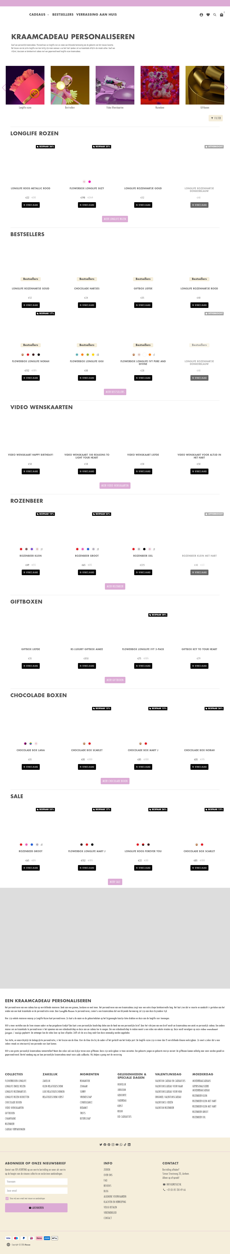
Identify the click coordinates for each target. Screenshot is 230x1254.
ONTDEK (115, 949)
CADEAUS (39, 14)
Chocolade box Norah (199, 750)
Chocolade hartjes (87, 288)
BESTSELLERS (63, 14)
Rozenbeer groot (87, 555)
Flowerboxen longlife (15, 1081)
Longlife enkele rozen (15, 1086)
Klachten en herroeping (115, 1202)
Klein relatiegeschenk (53, 1086)
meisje (18, 1032)
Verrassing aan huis (96, 14)
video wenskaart (209, 1029)
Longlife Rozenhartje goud (143, 188)
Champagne (10, 1118)
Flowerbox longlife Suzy (87, 188)
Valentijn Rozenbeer (164, 1107)
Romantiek (85, 1081)
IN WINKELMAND (30, 205)
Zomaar (83, 1086)
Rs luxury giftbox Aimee (87, 649)
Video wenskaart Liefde (143, 454)
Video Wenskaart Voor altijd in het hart (199, 456)
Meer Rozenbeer (115, 586)
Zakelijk (46, 1081)
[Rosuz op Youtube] (117, 1144)
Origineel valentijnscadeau (168, 1097)
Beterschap (85, 1118)
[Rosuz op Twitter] (101, 1144)
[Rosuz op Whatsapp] (121, 1144)
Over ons (108, 1175)
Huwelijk (122, 1084)
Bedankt (84, 1107)
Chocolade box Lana (31, 750)
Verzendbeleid (110, 1212)
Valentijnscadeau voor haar (169, 1086)
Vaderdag (122, 1100)
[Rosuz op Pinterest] (109, 1144)
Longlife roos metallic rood (30, 188)
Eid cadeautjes (125, 1116)
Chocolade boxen (13, 1102)
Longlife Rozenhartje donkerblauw (199, 190)
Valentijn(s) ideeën (164, 1102)
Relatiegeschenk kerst (53, 1097)
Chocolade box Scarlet (87, 750)
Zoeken (107, 1169)
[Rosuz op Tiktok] (125, 1144)
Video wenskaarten (14, 1107)
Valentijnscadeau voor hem (168, 1091)
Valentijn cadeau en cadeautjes (170, 1081)
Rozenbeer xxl (143, 555)
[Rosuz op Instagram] (113, 1144)
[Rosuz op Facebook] (105, 1144)
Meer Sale (115, 882)
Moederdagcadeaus (201, 1081)
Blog (106, 1191)
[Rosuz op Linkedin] (129, 1144)
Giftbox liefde (143, 288)
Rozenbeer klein (31, 555)
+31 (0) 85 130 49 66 (174, 1189)
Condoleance (86, 1102)
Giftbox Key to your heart (199, 649)
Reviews (107, 1185)
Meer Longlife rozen (115, 219)
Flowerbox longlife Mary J (86, 851)
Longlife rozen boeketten (17, 1097)
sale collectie (82, 1054)
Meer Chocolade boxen (115, 781)
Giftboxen (10, 1113)
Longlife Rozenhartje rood (199, 288)
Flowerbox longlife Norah (30, 361)
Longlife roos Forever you (143, 851)
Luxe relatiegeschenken (53, 1091)
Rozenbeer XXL (199, 1117)
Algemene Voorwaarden (115, 1196)
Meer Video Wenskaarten (115, 485)
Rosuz (27, 1244)
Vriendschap (86, 1097)
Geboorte (122, 1095)
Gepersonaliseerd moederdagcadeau (201, 1088)
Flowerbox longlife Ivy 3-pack (143, 649)
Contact (108, 1218)
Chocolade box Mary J (143, 750)
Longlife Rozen (67, 1011)
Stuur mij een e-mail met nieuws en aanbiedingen (27, 1198)
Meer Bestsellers (115, 392)
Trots (83, 1113)
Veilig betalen (110, 1207)
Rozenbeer (9, 1124)
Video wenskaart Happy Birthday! (30, 454)
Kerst (120, 1106)
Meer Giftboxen (115, 680)
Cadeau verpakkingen (15, 1129)
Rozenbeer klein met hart (199, 555)
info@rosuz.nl (172, 1184)
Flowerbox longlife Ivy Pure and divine (143, 363)
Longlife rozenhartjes (15, 1091)
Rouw (120, 1111)
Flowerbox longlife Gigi (87, 361)
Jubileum (122, 1089)
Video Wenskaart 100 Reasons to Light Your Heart (86, 456)
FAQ (105, 1180)
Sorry (83, 1091)
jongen (8, 1032)
